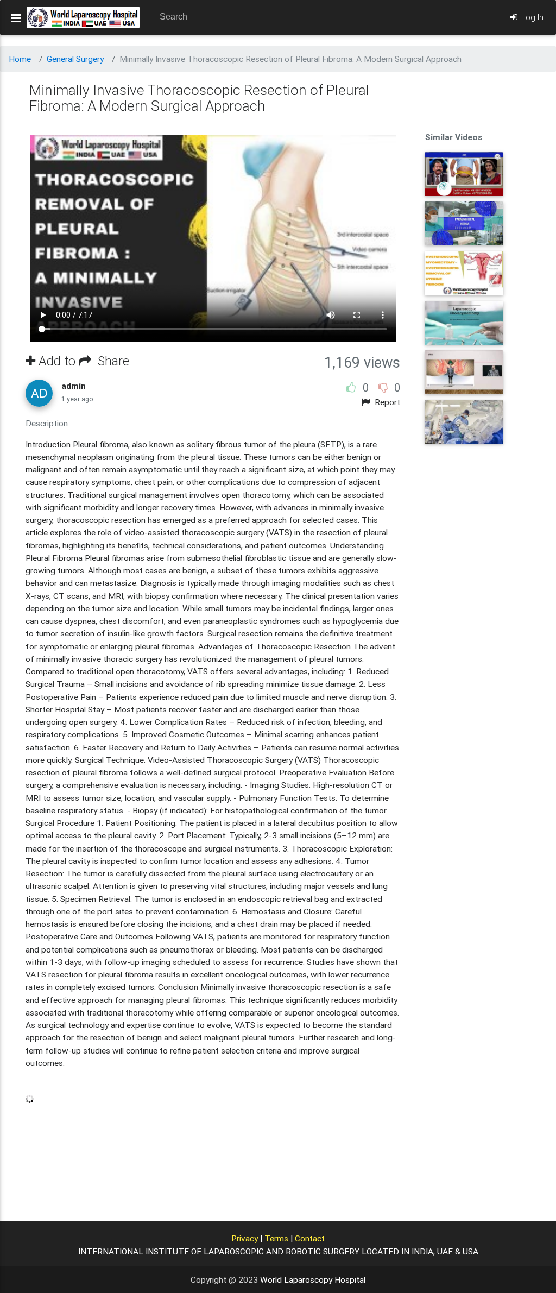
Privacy (244, 1238)
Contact (310, 1238)
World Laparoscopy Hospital (312, 1279)
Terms (276, 1238)
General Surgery (75, 58)
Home (20, 58)
